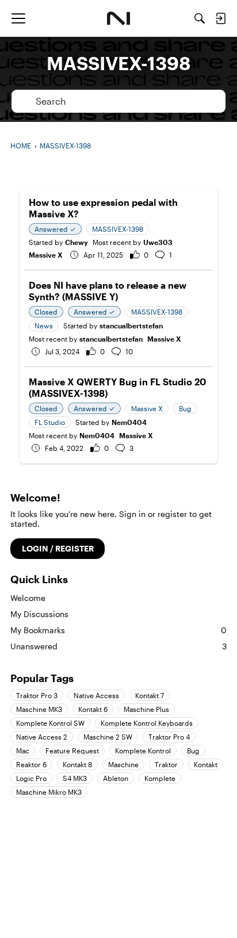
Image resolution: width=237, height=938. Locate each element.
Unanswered (118, 646)
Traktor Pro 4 (169, 737)
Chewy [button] (76, 242)
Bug (193, 750)
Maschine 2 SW (107, 737)
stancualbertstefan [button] (131, 325)
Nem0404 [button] (129, 422)
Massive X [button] (147, 408)
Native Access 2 (41, 737)
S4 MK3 (75, 778)
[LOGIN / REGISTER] (220, 18)
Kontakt (205, 764)
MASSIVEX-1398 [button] (117, 229)
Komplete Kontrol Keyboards (147, 723)
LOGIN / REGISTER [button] (58, 548)
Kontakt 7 (149, 695)
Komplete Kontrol (143, 750)
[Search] (199, 18)
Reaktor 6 (31, 764)
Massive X (46, 255)
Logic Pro (31, 778)
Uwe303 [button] (158, 242)
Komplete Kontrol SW (50, 723)
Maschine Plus (146, 709)
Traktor (166, 764)
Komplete (159, 778)
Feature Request (72, 750)
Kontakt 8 (77, 764)
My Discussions (39, 614)
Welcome (27, 598)
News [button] (44, 325)
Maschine (123, 764)
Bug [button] (185, 408)
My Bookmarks (118, 630)
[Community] (119, 18)
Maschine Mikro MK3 (49, 792)
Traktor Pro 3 (37, 695)
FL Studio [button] (50, 422)
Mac (22, 750)
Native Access (96, 695)
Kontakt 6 (93, 709)
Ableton (115, 778)
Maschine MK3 (39, 709)
